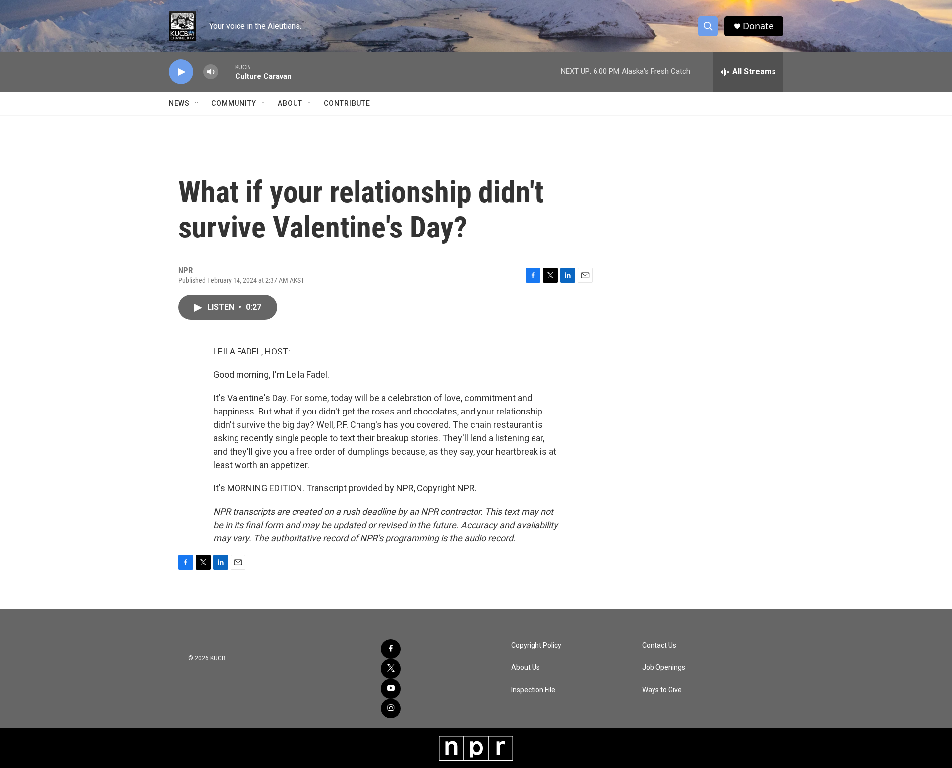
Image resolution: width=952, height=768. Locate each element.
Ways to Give (662, 690)
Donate (758, 26)
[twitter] (391, 669)
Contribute (347, 103)
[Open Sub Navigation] (197, 103)
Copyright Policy (536, 645)
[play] (181, 72)
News (179, 103)
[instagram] (391, 708)
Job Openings (663, 667)
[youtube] (391, 689)
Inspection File (533, 690)
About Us (525, 667)
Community (233, 103)
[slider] (226, 71)
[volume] (210, 72)
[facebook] (391, 649)
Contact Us (659, 645)
